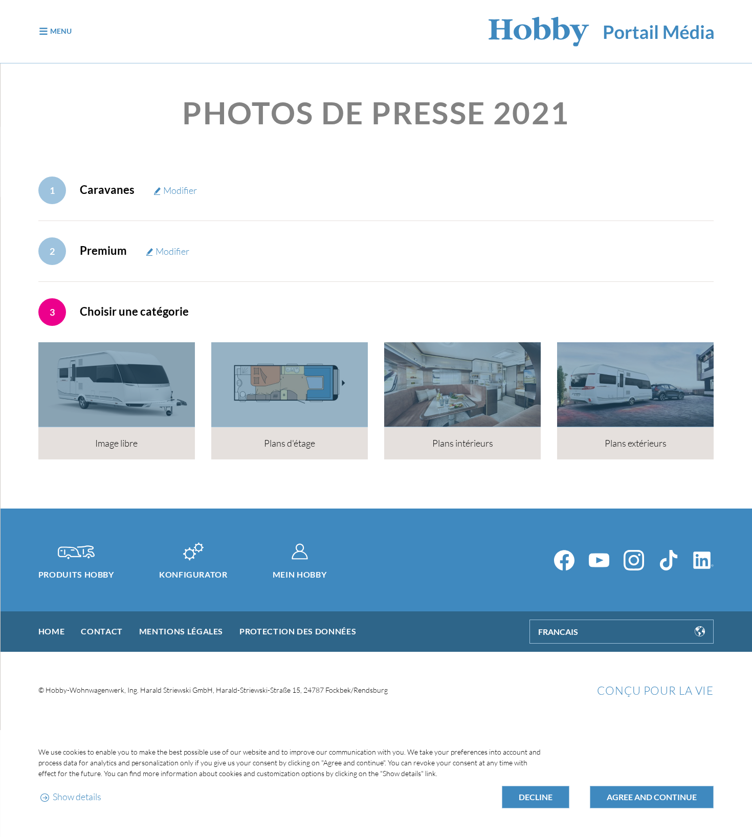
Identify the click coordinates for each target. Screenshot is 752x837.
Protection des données (297, 631)
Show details (77, 796)
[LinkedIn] (703, 560)
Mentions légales (181, 631)
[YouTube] (599, 560)
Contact (101, 631)
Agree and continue (652, 797)
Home (51, 631)
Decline (535, 797)
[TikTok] (668, 560)
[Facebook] (564, 560)
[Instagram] (634, 560)
